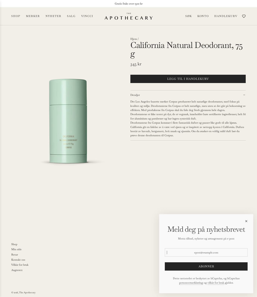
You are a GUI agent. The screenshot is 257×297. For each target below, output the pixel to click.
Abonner (206, 266)
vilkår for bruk (216, 282)
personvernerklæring (191, 282)
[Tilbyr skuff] (244, 16)
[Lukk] (246, 221)
